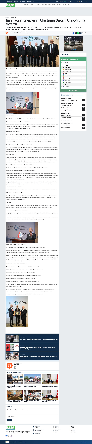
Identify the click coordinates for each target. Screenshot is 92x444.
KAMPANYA (37, 4)
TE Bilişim (16, 364)
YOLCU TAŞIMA (51, 4)
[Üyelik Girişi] (85, 1)
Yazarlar (23, 1)
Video (17, 1)
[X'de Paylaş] (76, 33)
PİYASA (32, 4)
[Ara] (83, 5)
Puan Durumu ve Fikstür (39, 429)
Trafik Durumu (37, 427)
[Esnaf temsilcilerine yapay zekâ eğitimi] (32, 394)
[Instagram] (11, 436)
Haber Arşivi (37, 433)
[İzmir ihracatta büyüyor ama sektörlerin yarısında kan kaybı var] (50, 379)
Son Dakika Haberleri (39, 431)
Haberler (7, 17)
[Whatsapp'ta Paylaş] (78, 33)
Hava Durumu (37, 426)
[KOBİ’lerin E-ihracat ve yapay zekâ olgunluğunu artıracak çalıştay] (15, 394)
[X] (9, 436)
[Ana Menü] (85, 5)
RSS (8, 441)
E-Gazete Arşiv (31, 1)
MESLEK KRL (13, 17)
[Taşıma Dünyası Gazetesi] (10, 5)
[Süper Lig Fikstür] (84, 95)
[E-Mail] (15, 368)
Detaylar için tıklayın (73, 90)
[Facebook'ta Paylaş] (73, 33)
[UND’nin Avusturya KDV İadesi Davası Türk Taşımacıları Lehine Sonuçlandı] (15, 379)
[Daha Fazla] (80, 33)
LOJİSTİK (59, 4)
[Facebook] (7, 436)
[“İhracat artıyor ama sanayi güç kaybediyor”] (50, 394)
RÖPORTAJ (44, 4)
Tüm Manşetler (38, 430)
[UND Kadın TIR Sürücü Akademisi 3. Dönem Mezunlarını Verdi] (32, 379)
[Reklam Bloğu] (73, 43)
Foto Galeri (10, 1)
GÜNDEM (26, 4)
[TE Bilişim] (10, 365)
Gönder (9, 420)
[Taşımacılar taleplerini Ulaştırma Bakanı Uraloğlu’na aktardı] (32, 51)
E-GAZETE (64, 4)
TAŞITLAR (70, 4)
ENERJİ (56, 431)
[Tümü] (84, 54)
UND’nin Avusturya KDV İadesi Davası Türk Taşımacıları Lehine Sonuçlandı (14, 386)
